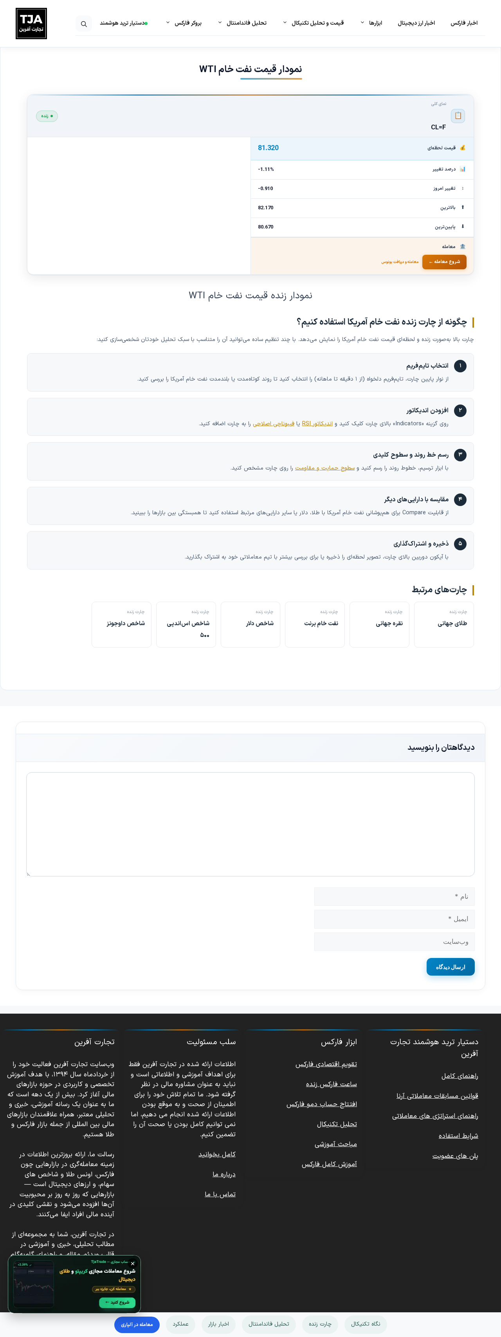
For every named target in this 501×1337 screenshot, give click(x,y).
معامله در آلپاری (137, 1324)
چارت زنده (320, 1324)
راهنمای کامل (460, 1076)
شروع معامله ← (444, 261)
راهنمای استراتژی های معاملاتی (435, 1116)
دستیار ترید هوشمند (122, 23)
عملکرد (181, 1324)
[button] (84, 23)
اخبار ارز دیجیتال (416, 23)
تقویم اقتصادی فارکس (326, 1064)
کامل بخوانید (217, 1155)
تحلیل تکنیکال (337, 1124)
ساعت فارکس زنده (331, 1084)
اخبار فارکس (464, 23)
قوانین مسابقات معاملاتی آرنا (437, 1096)
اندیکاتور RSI (317, 423)
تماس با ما (220, 1195)
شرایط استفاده (458, 1136)
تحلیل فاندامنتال (269, 1324)
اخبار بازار (218, 1324)
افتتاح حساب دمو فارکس (322, 1104)
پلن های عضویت (455, 1156)
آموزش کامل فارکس (329, 1164)
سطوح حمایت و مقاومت (325, 468)
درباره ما (224, 1175)
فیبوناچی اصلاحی (273, 423)
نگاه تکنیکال (365, 1324)
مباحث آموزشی (336, 1144)
